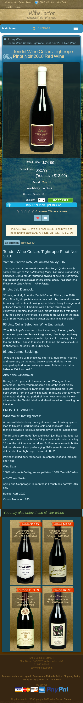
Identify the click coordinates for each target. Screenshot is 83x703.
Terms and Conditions (49, 679)
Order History (25, 2)
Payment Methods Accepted (16, 676)
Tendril (46, 182)
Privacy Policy (29, 679)
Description (12, 242)
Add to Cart (60, 200)
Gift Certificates (46, 2)
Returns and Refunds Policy (47, 676)
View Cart (61, 2)
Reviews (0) (28, 242)
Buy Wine (16, 39)
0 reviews (41, 211)
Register (9, 7)
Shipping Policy (72, 676)
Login (17, 7)
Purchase (43, 28)
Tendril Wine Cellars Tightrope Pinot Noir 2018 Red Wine (41, 42)
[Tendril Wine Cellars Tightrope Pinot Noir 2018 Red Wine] (41, 108)
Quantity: (30, 200)
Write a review (58, 211)
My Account (10, 2)
